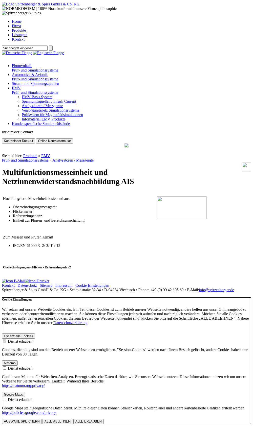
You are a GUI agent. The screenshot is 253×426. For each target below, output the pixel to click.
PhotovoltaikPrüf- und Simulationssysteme (35, 68)
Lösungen (19, 35)
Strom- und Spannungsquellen (35, 83)
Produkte (19, 30)
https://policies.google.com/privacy (29, 412)
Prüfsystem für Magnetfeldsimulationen (52, 115)
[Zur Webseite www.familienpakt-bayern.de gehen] (126, 146)
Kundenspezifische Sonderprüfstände (41, 123)
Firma (16, 26)
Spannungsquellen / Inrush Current (49, 101)
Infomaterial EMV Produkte (43, 119)
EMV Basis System (37, 97)
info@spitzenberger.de (216, 290)
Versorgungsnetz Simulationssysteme (50, 110)
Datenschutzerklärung (70, 323)
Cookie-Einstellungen (92, 285)
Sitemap (46, 285)
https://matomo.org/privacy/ (23, 385)
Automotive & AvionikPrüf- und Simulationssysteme (35, 76)
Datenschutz (27, 285)
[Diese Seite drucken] (37, 281)
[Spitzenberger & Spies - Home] (41, 4)
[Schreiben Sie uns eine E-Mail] (13, 281)
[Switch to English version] (48, 53)
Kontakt (18, 39)
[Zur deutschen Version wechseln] (17, 53)
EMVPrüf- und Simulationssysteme (35, 90)
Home (16, 21)
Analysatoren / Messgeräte (42, 106)
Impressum (63, 285)
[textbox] (25, 48)
